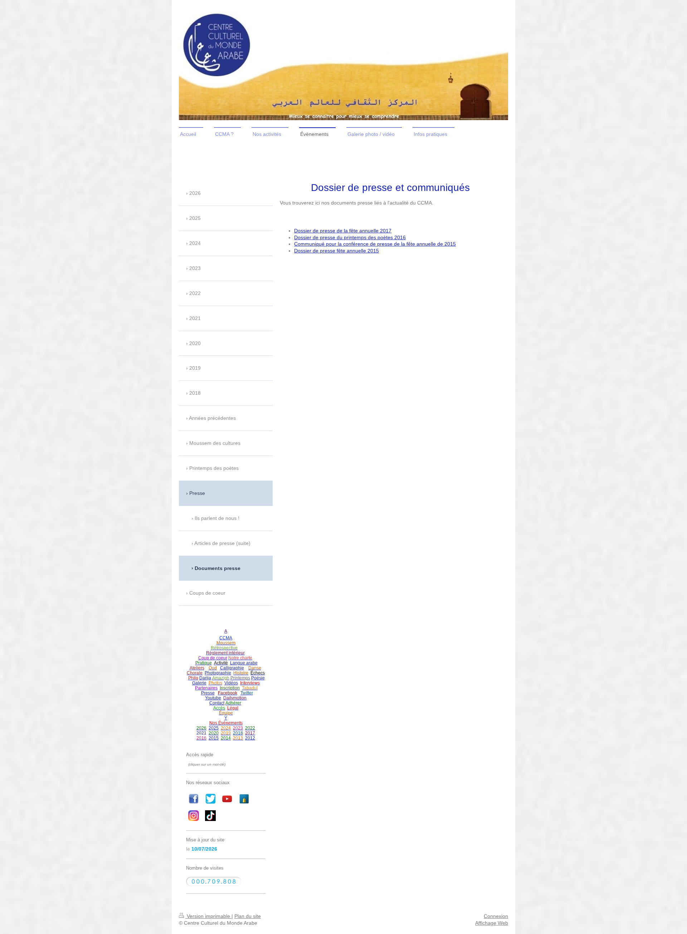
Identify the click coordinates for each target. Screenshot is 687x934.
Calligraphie (232, 667)
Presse (208, 692)
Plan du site (247, 916)
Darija (205, 677)
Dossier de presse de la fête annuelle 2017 (342, 231)
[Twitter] (210, 798)
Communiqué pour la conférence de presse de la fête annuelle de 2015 (375, 244)
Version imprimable (208, 916)
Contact (216, 703)
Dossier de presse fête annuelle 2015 (336, 251)
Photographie (218, 672)
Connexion (496, 916)
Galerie (199, 682)
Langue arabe (244, 662)
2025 (214, 728)
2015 (214, 738)
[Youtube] (227, 799)
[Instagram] (193, 815)
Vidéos (231, 682)
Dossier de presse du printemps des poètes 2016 (350, 237)
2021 (201, 733)
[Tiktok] (210, 815)
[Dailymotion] (244, 798)
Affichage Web (491, 923)
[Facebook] (193, 798)
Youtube (213, 697)
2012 (250, 738)
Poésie (258, 677)
